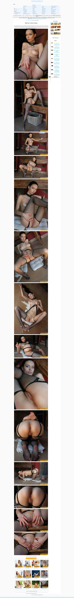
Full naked (34, 8)
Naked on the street (44, 8)
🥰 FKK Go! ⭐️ (15, 11)
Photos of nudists (25, 9)
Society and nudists (53, 10)
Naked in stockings (44, 11)
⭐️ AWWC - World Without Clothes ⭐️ (27, 15)
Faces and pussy (34, 11)
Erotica (24, 7)
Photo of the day (52, 12)
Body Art (52, 8)
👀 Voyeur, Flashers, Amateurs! (17, 12)
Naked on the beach (35, 7)
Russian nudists (25, 10)
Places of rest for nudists (53, 9)
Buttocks (24, 8)
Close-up (33, 9)
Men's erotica (43, 12)
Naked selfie (34, 12)
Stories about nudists (53, 11)
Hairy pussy (34, 10)
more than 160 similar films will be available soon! (39, 18)
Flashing (43, 7)
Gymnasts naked (43, 10)
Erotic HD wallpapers (53, 7)
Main (14, 8)
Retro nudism (24, 12)
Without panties (43, 9)
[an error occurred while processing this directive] (57, 43)
